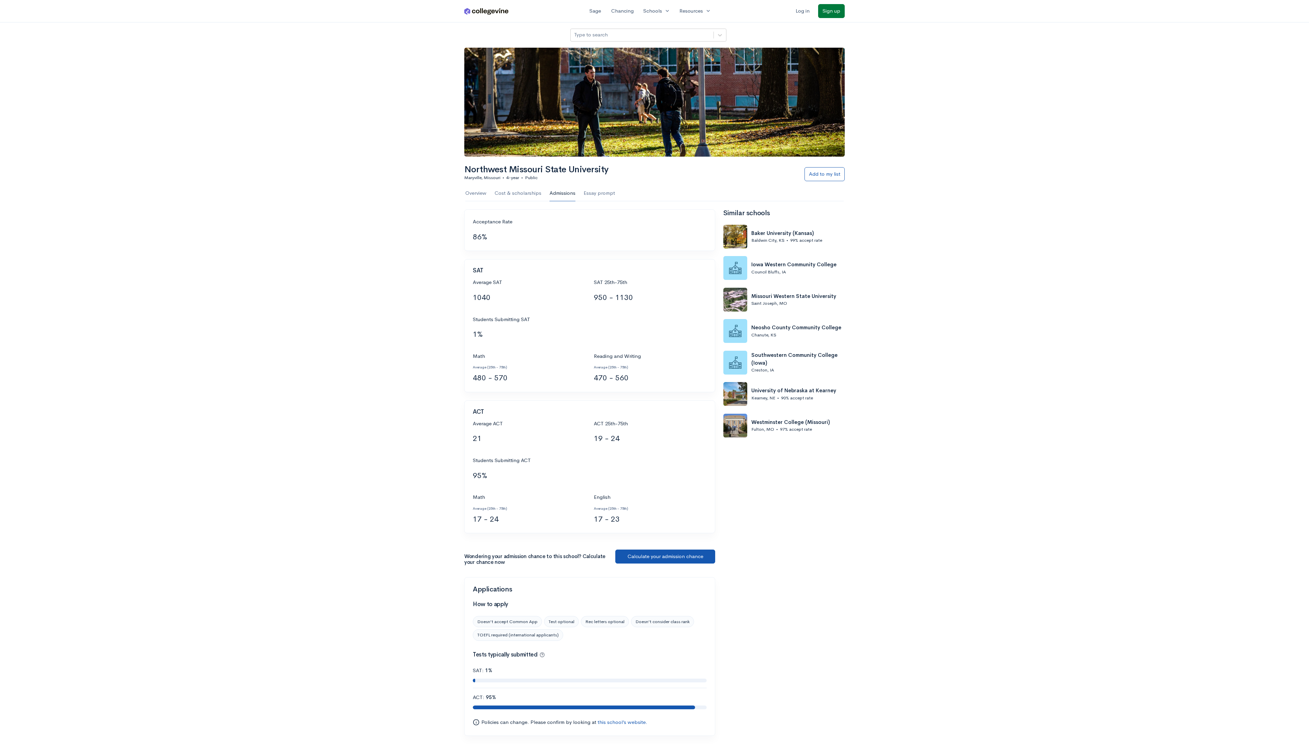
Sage (595, 10)
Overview (475, 193)
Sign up (831, 10)
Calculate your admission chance (665, 556)
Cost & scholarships (518, 193)
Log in (803, 10)
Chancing (622, 10)
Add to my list (824, 174)
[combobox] (574, 35)
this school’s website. (622, 722)
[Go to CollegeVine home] (486, 11)
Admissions (562, 193)
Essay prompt (599, 193)
